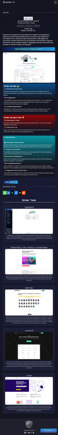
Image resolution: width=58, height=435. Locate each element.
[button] (55, 2)
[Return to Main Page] (29, 424)
